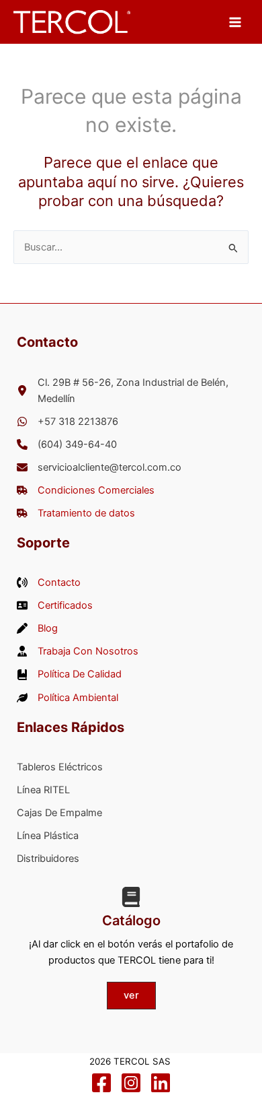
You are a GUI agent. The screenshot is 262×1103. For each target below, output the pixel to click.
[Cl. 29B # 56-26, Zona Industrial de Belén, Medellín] (139, 390)
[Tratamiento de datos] (76, 513)
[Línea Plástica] (48, 836)
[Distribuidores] (48, 858)
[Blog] (37, 628)
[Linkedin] (160, 1083)
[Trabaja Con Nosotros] (77, 651)
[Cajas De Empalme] (59, 813)
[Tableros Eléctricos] (60, 767)
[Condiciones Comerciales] (86, 490)
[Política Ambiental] (67, 698)
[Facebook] (101, 1083)
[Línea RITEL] (43, 790)
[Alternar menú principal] (235, 21)
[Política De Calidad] (69, 674)
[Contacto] (49, 582)
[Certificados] (55, 605)
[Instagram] (131, 1083)
